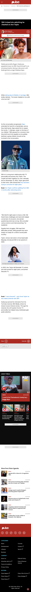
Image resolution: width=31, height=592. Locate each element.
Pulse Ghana (4, 576)
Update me (4, 346)
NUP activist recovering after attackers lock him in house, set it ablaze (18, 482)
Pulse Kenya (4, 579)
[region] (15, 413)
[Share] (28, 31)
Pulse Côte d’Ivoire (23, 573)
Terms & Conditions (6, 564)
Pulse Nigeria (4, 573)
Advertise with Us (6, 561)
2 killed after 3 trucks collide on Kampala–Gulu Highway (16, 516)
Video (4, 395)
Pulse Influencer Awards (22, 562)
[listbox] (15, 413)
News (9, 471)
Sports (19, 549)
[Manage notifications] (28, 589)
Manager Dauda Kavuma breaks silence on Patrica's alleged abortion (19, 418)
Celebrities (13, 6)
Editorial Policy (22, 558)
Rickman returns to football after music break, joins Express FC (18, 499)
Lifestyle (3, 549)
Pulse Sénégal (21, 576)
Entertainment (7, 6)
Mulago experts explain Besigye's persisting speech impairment (17, 490)
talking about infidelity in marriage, (15, 95)
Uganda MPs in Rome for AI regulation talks (18, 474)
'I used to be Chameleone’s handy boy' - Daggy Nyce (15, 398)
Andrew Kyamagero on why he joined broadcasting (7, 417)
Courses (20, 543)
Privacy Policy (5, 567)
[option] (7, 413)
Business (3, 552)
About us (3, 558)
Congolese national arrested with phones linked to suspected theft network (17, 508)
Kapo (23, 124)
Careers (20, 546)
